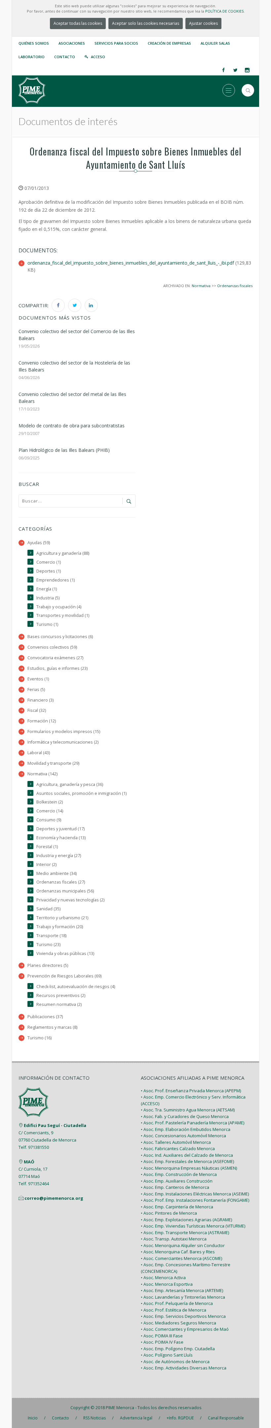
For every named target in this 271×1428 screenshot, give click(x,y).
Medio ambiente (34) (56, 873)
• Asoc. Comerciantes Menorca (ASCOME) (181, 1258)
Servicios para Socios (116, 43)
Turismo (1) (47, 624)
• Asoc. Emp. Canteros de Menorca (175, 1187)
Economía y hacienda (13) (61, 838)
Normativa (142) (42, 774)
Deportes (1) (48, 571)
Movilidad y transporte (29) (53, 763)
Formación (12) (41, 721)
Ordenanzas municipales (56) (65, 891)
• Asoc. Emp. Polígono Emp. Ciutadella (178, 1349)
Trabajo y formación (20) (59, 927)
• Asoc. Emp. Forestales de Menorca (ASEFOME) (187, 1161)
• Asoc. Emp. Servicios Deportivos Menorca (183, 1316)
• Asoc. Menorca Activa (163, 1277)
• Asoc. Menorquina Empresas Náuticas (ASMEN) (189, 1168)
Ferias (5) (36, 689)
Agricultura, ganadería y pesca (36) (69, 784)
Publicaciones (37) (45, 1016)
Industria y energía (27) (58, 855)
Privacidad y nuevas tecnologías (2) (70, 900)
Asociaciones (71, 43)
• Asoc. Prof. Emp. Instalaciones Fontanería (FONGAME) (195, 1200)
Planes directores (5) (47, 965)
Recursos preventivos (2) (60, 995)
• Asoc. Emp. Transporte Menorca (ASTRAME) (185, 1232)
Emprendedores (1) (55, 580)
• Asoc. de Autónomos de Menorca (175, 1361)
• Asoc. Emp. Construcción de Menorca (179, 1174)
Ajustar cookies (203, 23)
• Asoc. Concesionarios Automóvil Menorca (183, 1136)
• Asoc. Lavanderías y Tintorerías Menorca (183, 1297)
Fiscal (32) (36, 710)
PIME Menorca (120, 1407)
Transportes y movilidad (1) (62, 615)
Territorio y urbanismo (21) (62, 918)
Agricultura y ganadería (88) (62, 553)
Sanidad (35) (48, 909)
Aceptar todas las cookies (78, 23)
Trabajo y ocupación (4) (58, 607)
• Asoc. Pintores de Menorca (169, 1213)
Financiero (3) (40, 700)
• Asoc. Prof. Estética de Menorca (173, 1310)
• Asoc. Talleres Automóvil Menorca (176, 1142)
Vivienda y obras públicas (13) (65, 953)
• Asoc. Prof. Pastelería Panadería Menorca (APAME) (192, 1123)
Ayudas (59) (38, 542)
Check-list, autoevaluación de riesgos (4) (75, 986)
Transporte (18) (51, 935)
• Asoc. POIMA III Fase (162, 1336)
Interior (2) (46, 864)
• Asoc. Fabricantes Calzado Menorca (178, 1148)
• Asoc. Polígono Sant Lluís (167, 1355)
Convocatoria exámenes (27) (55, 658)
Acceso (98, 56)
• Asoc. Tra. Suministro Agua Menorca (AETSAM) (188, 1110)
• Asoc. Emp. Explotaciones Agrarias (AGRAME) (186, 1220)
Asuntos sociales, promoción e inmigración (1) (81, 793)
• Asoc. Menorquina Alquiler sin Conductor (183, 1245)
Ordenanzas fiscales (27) (60, 882)
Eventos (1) (38, 679)
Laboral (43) (38, 753)
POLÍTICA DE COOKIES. (225, 11)
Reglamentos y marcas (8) (52, 1027)
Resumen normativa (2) (59, 1004)
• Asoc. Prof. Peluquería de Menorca (177, 1303)
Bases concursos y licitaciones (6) (60, 636)
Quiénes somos (34, 43)
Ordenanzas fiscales (234, 285)
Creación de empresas (169, 43)
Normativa (201, 285)
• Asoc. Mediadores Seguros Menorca (178, 1323)
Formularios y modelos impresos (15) (63, 731)
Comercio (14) (49, 811)
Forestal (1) (47, 846)
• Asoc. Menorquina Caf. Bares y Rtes (178, 1252)
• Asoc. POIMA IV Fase (162, 1342)
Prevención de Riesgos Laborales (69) (64, 976)
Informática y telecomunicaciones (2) (62, 742)
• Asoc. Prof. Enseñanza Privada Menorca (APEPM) (191, 1091)
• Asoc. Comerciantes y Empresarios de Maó (185, 1329)
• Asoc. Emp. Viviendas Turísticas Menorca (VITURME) (193, 1226)
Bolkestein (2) (49, 802)
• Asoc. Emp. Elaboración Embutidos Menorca (185, 1129)
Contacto (64, 56)
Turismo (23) (48, 944)
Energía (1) (46, 589)
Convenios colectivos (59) (52, 647)
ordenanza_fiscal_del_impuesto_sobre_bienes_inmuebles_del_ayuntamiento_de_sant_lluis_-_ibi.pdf (130, 263)
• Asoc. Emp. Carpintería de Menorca (177, 1207)
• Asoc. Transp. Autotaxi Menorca (174, 1239)
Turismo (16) (39, 1038)
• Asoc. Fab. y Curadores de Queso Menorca (185, 1116)
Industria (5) (47, 598)
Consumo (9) (48, 820)
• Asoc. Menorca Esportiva (167, 1284)
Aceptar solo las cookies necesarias (145, 23)
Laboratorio (32, 56)
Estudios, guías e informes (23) (57, 668)
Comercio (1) (48, 562)
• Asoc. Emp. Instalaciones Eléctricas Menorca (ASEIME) (195, 1194)
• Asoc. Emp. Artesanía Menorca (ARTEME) (182, 1290)
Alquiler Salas (215, 43)
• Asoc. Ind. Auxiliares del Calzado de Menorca (187, 1155)
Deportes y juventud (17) (60, 829)
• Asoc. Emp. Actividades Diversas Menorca (183, 1368)
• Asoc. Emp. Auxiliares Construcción (177, 1181)
